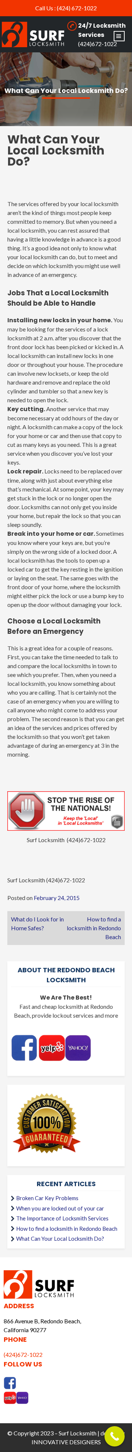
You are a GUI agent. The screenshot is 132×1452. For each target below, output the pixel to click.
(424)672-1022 (97, 43)
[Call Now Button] (114, 1436)
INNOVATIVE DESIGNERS (66, 1441)
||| (119, 36)
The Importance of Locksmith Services (62, 1218)
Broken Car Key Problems (47, 1198)
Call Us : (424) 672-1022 (66, 7)
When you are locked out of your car (60, 1208)
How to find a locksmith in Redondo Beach (94, 928)
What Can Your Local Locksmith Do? (60, 1238)
